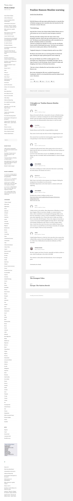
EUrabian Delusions (8, 45)
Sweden (6, 389)
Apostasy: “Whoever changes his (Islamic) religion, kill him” (10, 26)
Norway (6, 355)
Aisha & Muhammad (8, 17)
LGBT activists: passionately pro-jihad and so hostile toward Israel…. (10, 150)
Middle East (6, 340)
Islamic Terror (7, 308)
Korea (5, 325)
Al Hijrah (6, 212)
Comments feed (7, 436)
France (5, 268)
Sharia (5, 381)
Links (5, 89)
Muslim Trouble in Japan (9, 166)
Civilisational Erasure (8, 238)
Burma (5, 230)
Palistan (6, 364)
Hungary (6, 296)
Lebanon (6, 330)
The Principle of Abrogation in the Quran (10, 118)
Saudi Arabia (7, 377)
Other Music (6, 97)
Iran (5, 302)
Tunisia (5, 398)
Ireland (5, 304)
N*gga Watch (7, 349)
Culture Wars (7, 247)
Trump (5, 396)
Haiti (5, 283)
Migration (6, 342)
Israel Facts (6, 82)
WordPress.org (7, 438)
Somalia (6, 385)
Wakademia (6, 413)
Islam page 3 (6, 74)
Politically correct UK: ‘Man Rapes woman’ (9, 107)
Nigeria (5, 353)
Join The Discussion (8, 84)
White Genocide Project (9, 415)
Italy (5, 315)
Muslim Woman (7, 446)
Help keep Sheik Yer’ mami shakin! (9, 65)
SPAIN (5, 387)
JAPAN (5, 317)
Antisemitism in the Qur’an (9, 23)
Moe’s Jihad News (7, 91)
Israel (5, 313)
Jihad (5, 319)
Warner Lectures (7, 127)
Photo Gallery (7, 104)
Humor (5, 293)
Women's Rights (7, 417)
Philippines (6, 368)
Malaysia (6, 334)
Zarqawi (6, 455)
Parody (5, 366)
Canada (5, 232)
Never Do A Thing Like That (9, 454)
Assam (5, 219)
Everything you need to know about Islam (10, 48)
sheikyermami (42, 91)
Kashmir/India (7, 321)
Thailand (6, 394)
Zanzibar (6, 421)
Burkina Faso (7, 227)
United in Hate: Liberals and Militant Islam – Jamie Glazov (10, 122)
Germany (6, 276)
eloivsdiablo (38, 164)
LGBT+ (5, 332)
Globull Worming (7, 279)
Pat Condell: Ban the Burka (9, 102)
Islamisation (6, 310)
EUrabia (6, 255)
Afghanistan (6, 206)
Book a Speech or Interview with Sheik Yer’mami (9, 33)
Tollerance (6, 449)
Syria (5, 391)
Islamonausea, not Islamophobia (8, 80)
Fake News (6, 261)
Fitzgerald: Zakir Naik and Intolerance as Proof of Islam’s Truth (10, 52)
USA (5, 408)
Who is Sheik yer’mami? (9, 131)
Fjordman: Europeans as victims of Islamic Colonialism (10, 58)
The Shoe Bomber (7, 453)
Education (6, 253)
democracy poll (7, 251)
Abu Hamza (6, 448)
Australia (6, 221)
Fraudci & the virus (8, 270)
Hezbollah (6, 287)
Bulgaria (6, 225)
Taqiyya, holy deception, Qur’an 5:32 (9, 113)
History (5, 289)
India (5, 298)
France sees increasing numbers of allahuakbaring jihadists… (10, 175)
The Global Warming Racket (10, 115)
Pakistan (6, 362)
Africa (5, 208)
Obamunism (6, 357)
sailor (36, 232)
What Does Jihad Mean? (9, 129)
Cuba (5, 242)
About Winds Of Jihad (8, 15)
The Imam (6, 450)
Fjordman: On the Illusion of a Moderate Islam (10, 62)
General (6, 274)
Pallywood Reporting (8, 100)
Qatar (5, 372)
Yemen (5, 419)
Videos (5, 124)
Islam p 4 (6, 72)
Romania (6, 374)
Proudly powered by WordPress (36, 295)
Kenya (5, 323)
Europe (5, 257)
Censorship (6, 234)
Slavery (5, 383)
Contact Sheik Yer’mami (9, 36)
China (5, 236)
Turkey (5, 400)
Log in (5, 432)
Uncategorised (7, 404)
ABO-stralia (6, 204)
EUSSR (5, 259)
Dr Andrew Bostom (8, 43)
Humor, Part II (7, 68)
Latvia (5, 328)
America (6, 215)
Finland (5, 264)
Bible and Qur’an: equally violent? (9, 30)
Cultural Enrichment (8, 244)
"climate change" (7, 202)
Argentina (6, 217)
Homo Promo (7, 291)
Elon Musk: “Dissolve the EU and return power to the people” (10, 154)
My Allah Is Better (7, 445)
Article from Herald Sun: (36, 14)
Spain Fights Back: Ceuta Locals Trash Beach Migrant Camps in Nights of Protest (10, 162)
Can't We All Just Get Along (9, 447)
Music (5, 347)
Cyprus (5, 249)
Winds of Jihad (9, 8)
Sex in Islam (6, 379)
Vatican (5, 411)
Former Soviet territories (9, 266)
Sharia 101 (6, 110)
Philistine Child (7, 451)
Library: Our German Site (9, 87)
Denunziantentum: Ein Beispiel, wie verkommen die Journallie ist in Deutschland (10, 39)
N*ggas (5, 351)
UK (4, 402)
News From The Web (8, 95)
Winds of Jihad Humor (8, 133)
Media (5, 338)
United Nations (7, 406)
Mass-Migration (7, 336)
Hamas (5, 285)
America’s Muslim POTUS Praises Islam (9, 20)
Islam (5, 70)
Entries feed (6, 434)
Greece (5, 281)
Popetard (6, 370)
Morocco (6, 345)
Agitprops (6, 210)
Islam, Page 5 (7, 76)
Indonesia (6, 300)
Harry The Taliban (8, 452)
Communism (6, 240)
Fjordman (6, 55)
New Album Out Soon (8, 93)
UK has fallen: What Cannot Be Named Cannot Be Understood (10, 193)
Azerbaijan (6, 223)
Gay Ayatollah (7, 272)
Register (6, 429)
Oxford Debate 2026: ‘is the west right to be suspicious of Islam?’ (10, 183)
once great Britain (8, 359)
